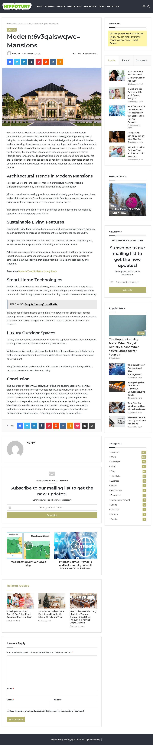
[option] (127, 199)
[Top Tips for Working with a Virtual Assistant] (117, 407)
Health (71, 6)
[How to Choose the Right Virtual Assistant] (117, 421)
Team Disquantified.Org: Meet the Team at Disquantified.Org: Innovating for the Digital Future (83, 617)
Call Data (115, 509)
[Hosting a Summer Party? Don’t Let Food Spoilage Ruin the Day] (20, 600)
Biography (115, 461)
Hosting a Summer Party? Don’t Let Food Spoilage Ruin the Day (19, 614)
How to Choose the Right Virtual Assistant (137, 420)
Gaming (114, 519)
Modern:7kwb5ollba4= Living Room (37, 271)
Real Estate (90, 6)
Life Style (20, 23)
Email (10, 700)
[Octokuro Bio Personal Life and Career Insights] (117, 93)
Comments (141, 60)
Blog (113, 471)
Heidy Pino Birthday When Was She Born (136, 135)
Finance (60, 6)
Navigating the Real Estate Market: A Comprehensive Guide (136, 388)
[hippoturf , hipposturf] (17, 6)
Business (49, 6)
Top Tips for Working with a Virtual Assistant (137, 406)
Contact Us (112, 6)
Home (40, 6)
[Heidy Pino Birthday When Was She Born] (117, 136)
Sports (114, 505)
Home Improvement (120, 500)
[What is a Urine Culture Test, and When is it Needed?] (117, 151)
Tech (101, 6)
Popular (112, 60)
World (113, 457)
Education (115, 495)
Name (10, 688)
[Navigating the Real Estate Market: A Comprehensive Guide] (117, 386)
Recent (126, 60)
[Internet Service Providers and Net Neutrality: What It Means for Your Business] (117, 110)
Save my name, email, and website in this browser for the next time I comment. (47, 711)
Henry (14, 53)
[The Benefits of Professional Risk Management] (117, 369)
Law (79, 6)
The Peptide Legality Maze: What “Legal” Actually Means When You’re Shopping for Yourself (124, 347)
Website (57, 700)
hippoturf (115, 452)
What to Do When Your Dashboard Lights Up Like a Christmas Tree (51, 614)
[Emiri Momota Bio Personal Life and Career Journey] (117, 75)
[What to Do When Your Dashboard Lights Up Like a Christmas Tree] (51, 600)
